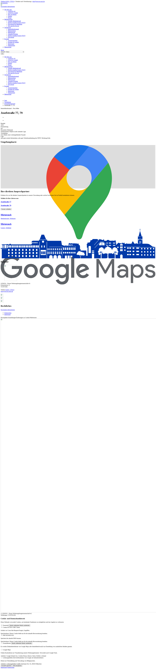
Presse (10, 18)
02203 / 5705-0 (9, 290)
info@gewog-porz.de (7, 291)
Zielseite (3, 52)
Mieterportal (7, 47)
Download (11, 37)
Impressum (11, 44)
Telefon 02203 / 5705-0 (7, 1)
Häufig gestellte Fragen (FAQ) (16, 22)
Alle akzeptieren (17, 665)
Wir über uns (8, 9)
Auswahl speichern (6, 665)
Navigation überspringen (8, 6)
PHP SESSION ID (8, 635)
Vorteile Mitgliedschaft (14, 21)
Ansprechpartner (12, 40)
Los (2, 53)
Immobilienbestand (13, 29)
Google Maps (7, 650)
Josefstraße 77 (6, 202)
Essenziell (6, 625)
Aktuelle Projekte (13, 34)
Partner (10, 16)
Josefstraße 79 (6, 205)
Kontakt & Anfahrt (13, 42)
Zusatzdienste (7, 643)
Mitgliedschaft (8, 19)
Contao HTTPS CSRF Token (11, 627)
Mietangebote (12, 31)
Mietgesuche (11, 32)
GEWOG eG (12, 11)
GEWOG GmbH (13, 13)
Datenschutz (11, 45)
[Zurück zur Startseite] (4, 3)
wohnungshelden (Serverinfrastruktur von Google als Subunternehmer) (23, 658)
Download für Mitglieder (15, 24)
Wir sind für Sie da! (13, 26)
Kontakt (6, 39)
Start (5, 100)
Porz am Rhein (12, 14)
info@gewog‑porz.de (38, 1)
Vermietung (7, 27)
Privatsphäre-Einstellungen (19, 317)
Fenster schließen (6, 209)
